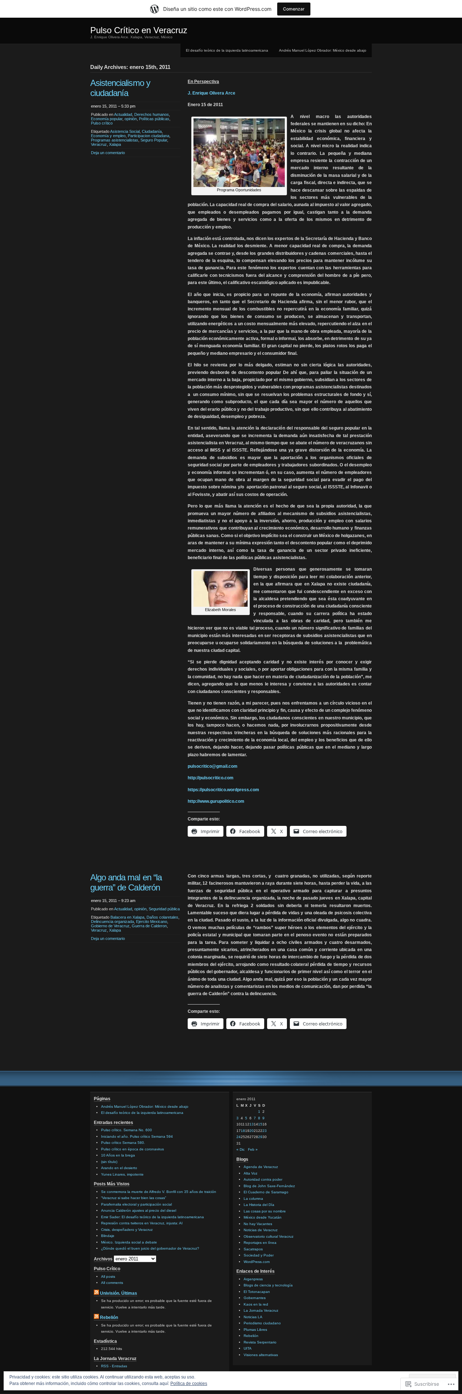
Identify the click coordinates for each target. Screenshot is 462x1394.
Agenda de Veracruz (261, 1167)
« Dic (240, 1149)
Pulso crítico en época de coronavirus (132, 1149)
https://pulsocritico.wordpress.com (223, 789)
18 (243, 1131)
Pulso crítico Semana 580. (123, 1143)
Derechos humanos (151, 114)
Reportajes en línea (260, 1243)
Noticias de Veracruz (261, 1230)
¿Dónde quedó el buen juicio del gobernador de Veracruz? (150, 1248)
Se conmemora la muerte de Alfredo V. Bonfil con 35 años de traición (158, 1192)
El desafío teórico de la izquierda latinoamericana (227, 50)
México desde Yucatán (263, 1217)
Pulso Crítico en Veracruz (138, 30)
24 (238, 1137)
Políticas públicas (154, 119)
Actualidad (123, 114)
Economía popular (106, 119)
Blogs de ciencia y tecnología (268, 1285)
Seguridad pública (164, 909)
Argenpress (253, 1279)
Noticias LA (253, 1317)
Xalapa (115, 144)
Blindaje (107, 1236)
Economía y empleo (108, 136)
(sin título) (109, 1162)
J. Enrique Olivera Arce (211, 93)
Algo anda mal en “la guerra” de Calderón (126, 882)
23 (264, 1131)
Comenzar (294, 9)
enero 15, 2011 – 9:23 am (113, 900)
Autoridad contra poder (263, 1179)
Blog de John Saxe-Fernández (269, 1186)
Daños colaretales (162, 917)
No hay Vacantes (258, 1224)
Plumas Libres (255, 1330)
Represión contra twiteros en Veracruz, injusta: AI (142, 1223)
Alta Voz (250, 1173)
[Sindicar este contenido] (96, 1293)
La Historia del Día (259, 1205)
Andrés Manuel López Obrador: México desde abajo (322, 50)
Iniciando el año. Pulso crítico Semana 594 (137, 1136)
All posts (108, 1276)
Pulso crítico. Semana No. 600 (126, 1130)
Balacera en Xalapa (127, 917)
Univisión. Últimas (118, 1293)
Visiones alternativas (261, 1355)
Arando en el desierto (119, 1168)
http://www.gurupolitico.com (216, 801)
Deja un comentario (108, 153)
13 (251, 1124)
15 (260, 1124)
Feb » (253, 1149)
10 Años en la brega (118, 1155)
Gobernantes (255, 1298)
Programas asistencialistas (114, 140)
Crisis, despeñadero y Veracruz (127, 1230)
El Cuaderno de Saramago (266, 1192)
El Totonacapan (257, 1292)
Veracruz (99, 144)
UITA (248, 1348)
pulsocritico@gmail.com (212, 766)
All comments (112, 1283)
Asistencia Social (125, 131)
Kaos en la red (256, 1304)
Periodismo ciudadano (262, 1323)
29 (260, 1137)
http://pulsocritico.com (211, 777)
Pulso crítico (102, 123)
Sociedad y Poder (259, 1255)
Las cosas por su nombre (265, 1211)
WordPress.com (257, 1262)
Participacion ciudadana (148, 136)
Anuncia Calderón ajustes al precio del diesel (138, 1210)
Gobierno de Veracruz (110, 926)
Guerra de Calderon (149, 926)
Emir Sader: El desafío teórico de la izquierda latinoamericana (152, 1217)
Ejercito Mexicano (151, 921)
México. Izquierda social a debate (129, 1242)
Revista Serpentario (260, 1342)
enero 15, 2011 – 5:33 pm (113, 106)
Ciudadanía (152, 131)
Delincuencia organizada (112, 921)
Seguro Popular (153, 140)
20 (251, 1131)
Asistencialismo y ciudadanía (120, 88)
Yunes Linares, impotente (122, 1174)
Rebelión (109, 1317)
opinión (131, 119)
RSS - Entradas (114, 1366)
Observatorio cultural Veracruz (268, 1236)
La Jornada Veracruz (261, 1310)
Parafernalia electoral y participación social (136, 1204)
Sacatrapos (253, 1249)
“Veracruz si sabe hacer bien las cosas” (133, 1198)
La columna (253, 1199)
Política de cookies (188, 1383)
